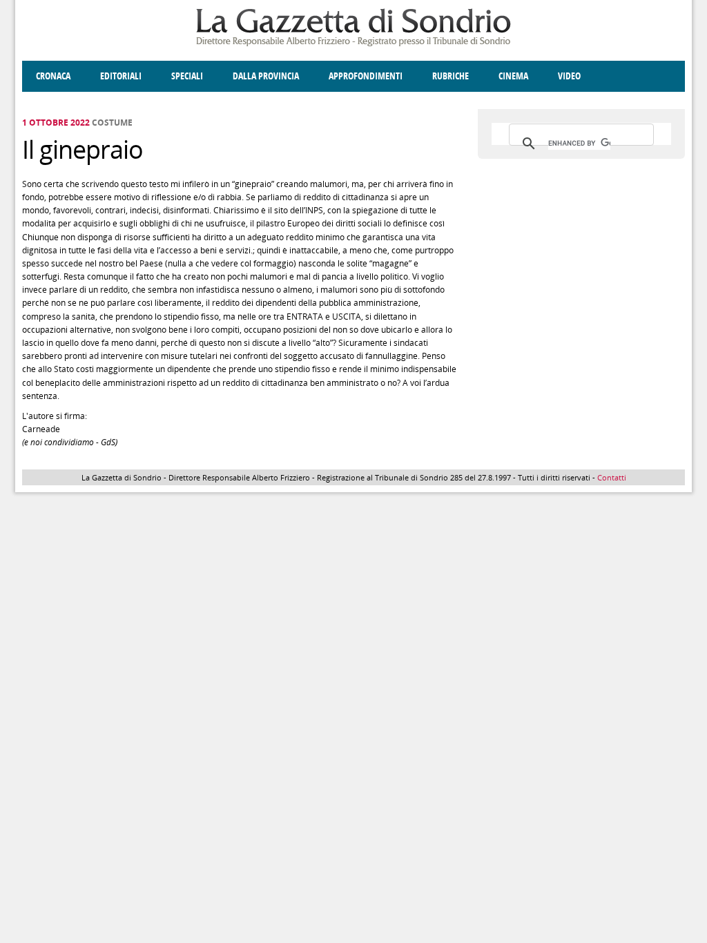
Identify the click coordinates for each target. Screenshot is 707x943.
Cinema (513, 76)
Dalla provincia (266, 76)
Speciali (187, 76)
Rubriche (450, 76)
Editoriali (121, 76)
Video (569, 76)
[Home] (353, 44)
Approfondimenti (366, 76)
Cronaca (53, 76)
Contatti (611, 477)
